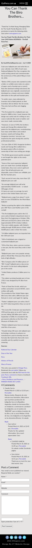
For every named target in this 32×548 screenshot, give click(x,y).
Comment (4, 494)
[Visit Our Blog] (20, 537)
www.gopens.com (15, 33)
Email (3, 482)
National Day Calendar (9, 350)
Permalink (8, 393)
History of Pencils (7, 361)
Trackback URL (6, 377)
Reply (6, 422)
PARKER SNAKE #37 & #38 (11, 382)
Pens (3, 357)
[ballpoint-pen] (16, 51)
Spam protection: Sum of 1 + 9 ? (12, 522)
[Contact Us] (24, 537)
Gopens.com (19, 541)
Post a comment (10, 375)
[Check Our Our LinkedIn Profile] (16, 537)
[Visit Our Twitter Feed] (12, 537)
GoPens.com (7, 3)
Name (3, 476)
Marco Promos (6, 364)
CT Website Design (21, 544)
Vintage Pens (22, 368)
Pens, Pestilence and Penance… (12, 379)
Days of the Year (6, 353)
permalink (14, 370)
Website (4, 488)
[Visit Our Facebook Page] (7, 537)
